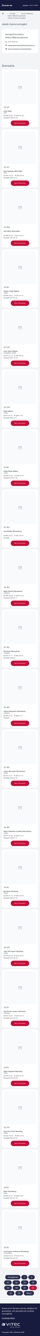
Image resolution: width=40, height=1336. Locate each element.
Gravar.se (7, 5)
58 (33, 1282)
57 (25, 1282)
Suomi (31, 5)
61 (25, 1288)
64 (19, 1293)
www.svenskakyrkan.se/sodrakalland (19, 49)
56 (16, 1282)
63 (11, 1293)
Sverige (12, 13)
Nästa (28, 1293)
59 (8, 1288)
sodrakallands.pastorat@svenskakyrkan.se (21, 45)
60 (16, 1288)
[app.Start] (3, 13)
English (36, 5)
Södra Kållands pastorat (16, 16)
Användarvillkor (8, 1318)
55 (8, 1282)
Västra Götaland (27, 13)
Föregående (13, 1277)
